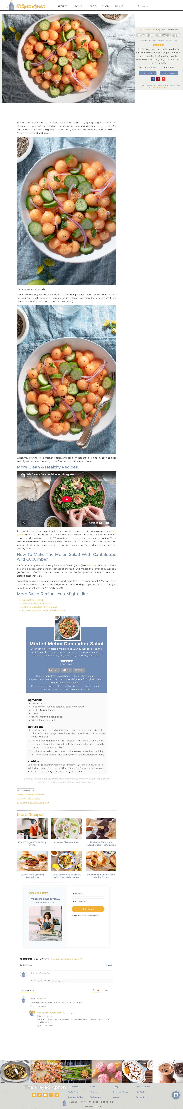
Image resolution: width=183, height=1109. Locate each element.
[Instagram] (51, 1095)
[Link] (59, 981)
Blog (93, 6)
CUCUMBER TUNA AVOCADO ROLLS (33, 803)
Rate (80, 670)
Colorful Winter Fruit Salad (37, 603)
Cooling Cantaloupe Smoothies (30, 795)
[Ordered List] (45, 981)
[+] (66, 981)
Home (141, 30)
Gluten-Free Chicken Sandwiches (32, 876)
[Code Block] (56, 981)
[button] (153, 79)
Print (55, 670)
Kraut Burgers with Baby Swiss (32, 843)
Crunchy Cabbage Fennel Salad (39, 607)
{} (62, 981)
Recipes (62, 6)
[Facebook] (34, 1095)
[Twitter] (39, 1095)
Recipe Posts (150, 30)
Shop (105, 6)
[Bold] (31, 981)
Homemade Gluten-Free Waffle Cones (101, 876)
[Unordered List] (49, 981)
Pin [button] (68, 670)
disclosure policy (160, 87)
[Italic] (35, 981)
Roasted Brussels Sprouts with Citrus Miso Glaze (66, 876)
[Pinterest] (57, 1095)
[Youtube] (45, 1095)
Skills (78, 6)
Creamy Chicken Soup (66, 842)
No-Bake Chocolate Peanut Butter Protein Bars (101, 843)
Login (110, 965)
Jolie (51, 1016)
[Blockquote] (52, 981)
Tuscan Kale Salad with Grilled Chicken (44, 610)
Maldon (91, 565)
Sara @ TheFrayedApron (49, 1013)
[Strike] (42, 981)
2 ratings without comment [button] (66, 959)
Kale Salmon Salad (32, 600)
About (119, 6)
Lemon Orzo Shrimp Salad (28, 799)
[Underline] (38, 981)
